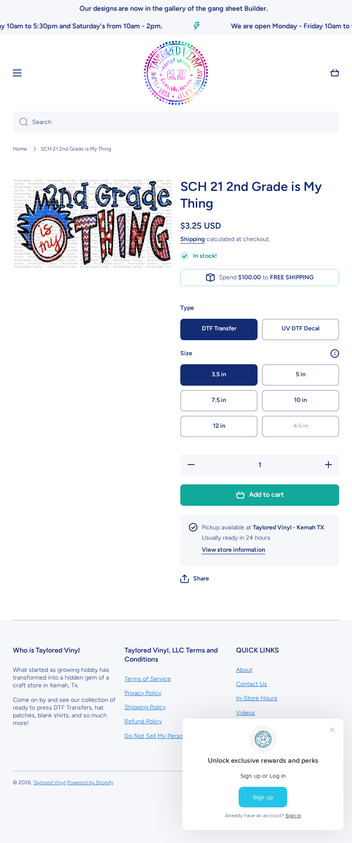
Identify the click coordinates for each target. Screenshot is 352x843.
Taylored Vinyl (49, 783)
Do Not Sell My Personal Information (174, 736)
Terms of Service (147, 679)
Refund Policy (143, 721)
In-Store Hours (256, 698)
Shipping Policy (145, 707)
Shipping (192, 239)
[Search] (20, 122)
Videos (245, 712)
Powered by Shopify (90, 783)
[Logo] (176, 73)
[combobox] (176, 122)
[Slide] (335, 353)
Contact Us (251, 684)
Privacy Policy (142, 693)
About (244, 670)
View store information (233, 549)
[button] (194, 578)
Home (20, 149)
